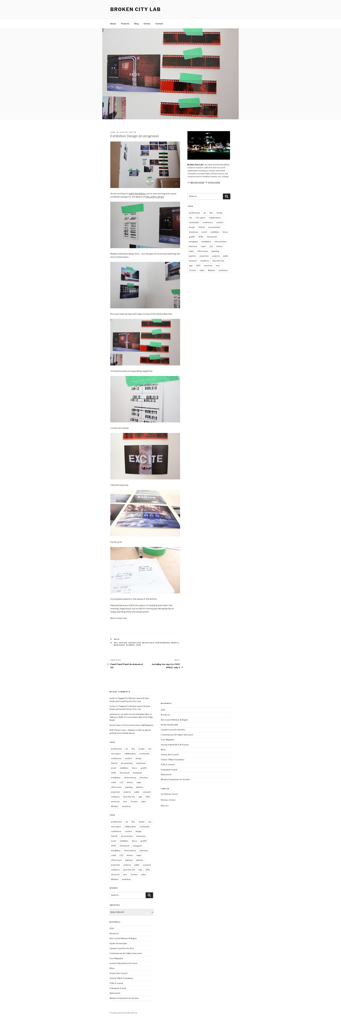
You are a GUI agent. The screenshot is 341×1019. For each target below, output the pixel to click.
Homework (212, 237)
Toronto (192, 270)
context (219, 222)
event (204, 232)
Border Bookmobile (118, 943)
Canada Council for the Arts (121, 948)
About (113, 23)
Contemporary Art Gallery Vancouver (125, 953)
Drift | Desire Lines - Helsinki (122, 730)
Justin (132, 132)
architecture (194, 213)
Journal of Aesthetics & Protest (123, 963)
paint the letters (137, 193)
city (190, 217)
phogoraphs (162, 643)
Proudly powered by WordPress (123, 1013)
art (204, 213)
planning (215, 251)
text (218, 265)
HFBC (201, 237)
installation (206, 241)
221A (111, 928)
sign (191, 265)
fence (225, 232)
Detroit (201, 227)
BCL (116, 643)
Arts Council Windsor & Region (123, 938)
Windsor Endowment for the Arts (124, 998)
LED (211, 246)
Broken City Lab (135, 9)
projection (204, 256)
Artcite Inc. (114, 933)
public (225, 256)
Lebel (203, 246)
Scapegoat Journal (117, 988)
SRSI (198, 265)
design (123, 643)
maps (191, 251)
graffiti (192, 237)
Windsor (211, 270)
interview (193, 246)
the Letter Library (154, 197)
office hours (202, 251)
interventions (221, 241)
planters (192, 256)
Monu (112, 968)
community (194, 222)
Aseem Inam (115, 725)
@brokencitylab (197, 182)
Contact (159, 23)
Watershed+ (115, 993)
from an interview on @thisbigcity (138, 725)
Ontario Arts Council (118, 973)
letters (219, 246)
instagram (193, 241)
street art (208, 265)
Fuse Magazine (116, 958)
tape (138, 645)
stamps (130, 645)
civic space (200, 217)
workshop (223, 270)
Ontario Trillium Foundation (121, 978)
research (119, 645)
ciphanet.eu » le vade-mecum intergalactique (129, 714)
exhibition (134, 643)
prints (175, 643)
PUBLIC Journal (116, 983)
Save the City (218, 261)
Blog (136, 23)
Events (147, 23)
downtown (193, 232)
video (202, 270)
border (220, 213)
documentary (214, 227)
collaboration (214, 217)
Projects (125, 23)
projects (216, 256)
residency (204, 261)
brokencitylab (214, 182)
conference (207, 222)
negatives (148, 643)
